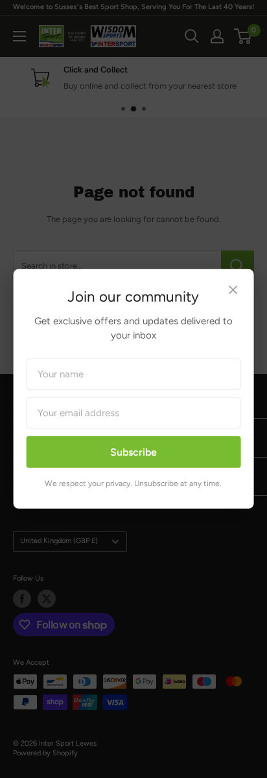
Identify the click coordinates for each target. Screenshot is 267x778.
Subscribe (133, 452)
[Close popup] (233, 291)
